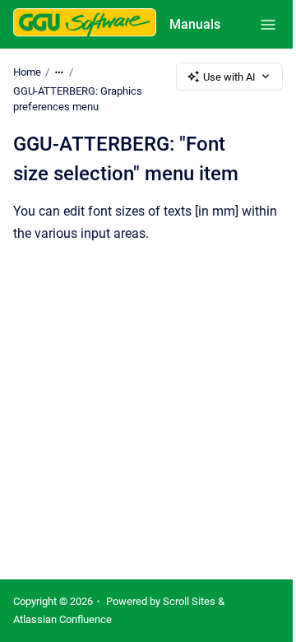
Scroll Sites (189, 601)
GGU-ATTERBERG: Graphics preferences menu (77, 99)
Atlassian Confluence (62, 619)
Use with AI (229, 77)
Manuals (194, 24)
